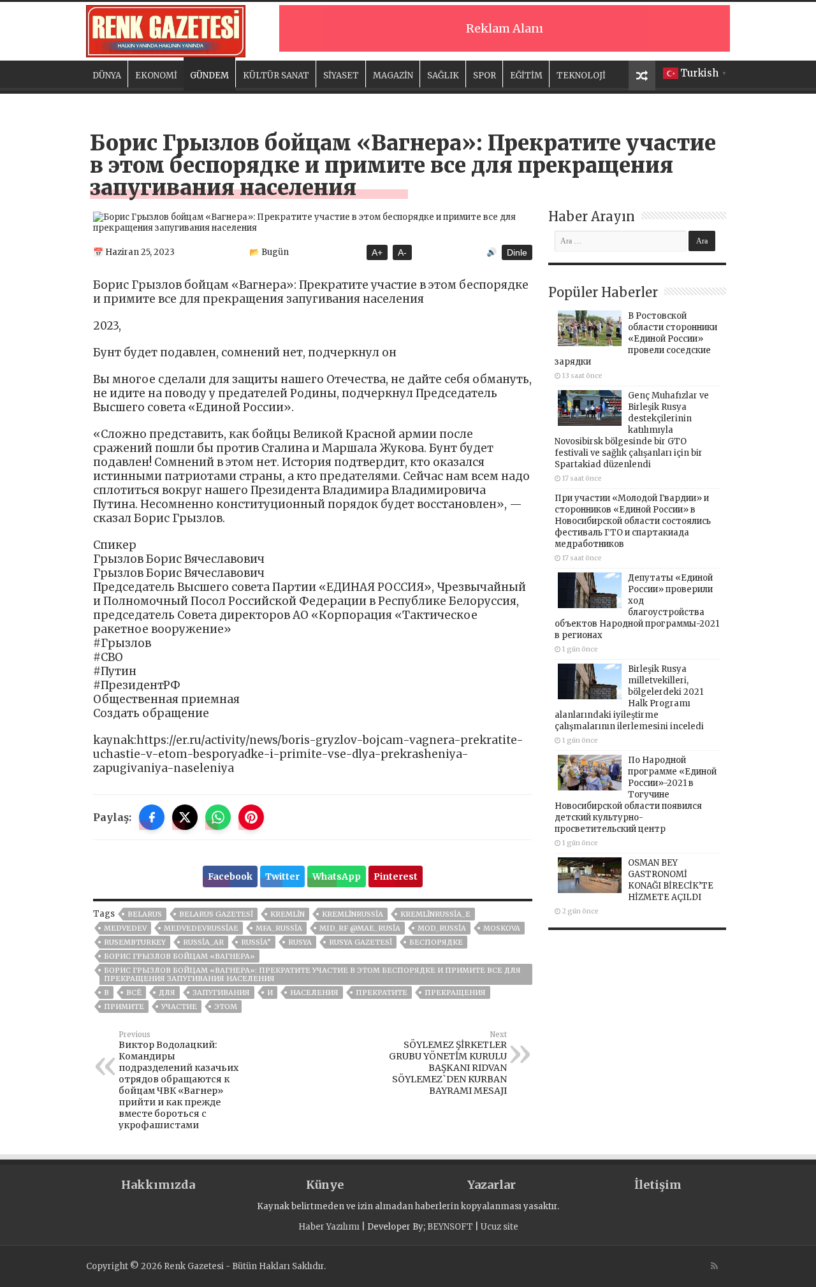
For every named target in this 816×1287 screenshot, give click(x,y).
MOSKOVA (501, 928)
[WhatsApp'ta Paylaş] (218, 817)
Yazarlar (491, 1184)
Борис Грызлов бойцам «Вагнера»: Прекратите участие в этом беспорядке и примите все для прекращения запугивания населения (312, 974)
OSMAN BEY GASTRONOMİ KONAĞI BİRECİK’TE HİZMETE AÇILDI (670, 880)
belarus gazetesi (216, 914)
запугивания (221, 992)
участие (179, 1006)
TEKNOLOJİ (581, 75)
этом (225, 1006)
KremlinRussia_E (435, 914)
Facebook (230, 876)
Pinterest (396, 876)
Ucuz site (499, 1226)
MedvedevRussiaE (201, 928)
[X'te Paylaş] (185, 817)
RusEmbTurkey (135, 942)
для (167, 992)
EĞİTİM (526, 75)
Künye (325, 1184)
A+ (377, 252)
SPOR (484, 75)
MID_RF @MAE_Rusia (359, 928)
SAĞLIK (443, 75)
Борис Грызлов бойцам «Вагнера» (179, 956)
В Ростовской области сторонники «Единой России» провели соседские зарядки (636, 338)
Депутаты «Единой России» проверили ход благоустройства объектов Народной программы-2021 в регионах (637, 606)
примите (124, 1006)
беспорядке (436, 942)
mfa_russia (279, 928)
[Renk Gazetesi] (165, 29)
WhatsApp (336, 876)
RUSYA (300, 942)
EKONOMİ (156, 75)
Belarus (144, 914)
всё (134, 992)
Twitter (282, 876)
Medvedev (125, 928)
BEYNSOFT (450, 1226)
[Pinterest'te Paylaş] (251, 817)
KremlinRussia (352, 914)
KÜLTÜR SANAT (276, 75)
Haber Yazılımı (329, 1226)
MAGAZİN (393, 75)
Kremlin (287, 914)
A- (402, 252)
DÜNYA (106, 75)
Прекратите (381, 992)
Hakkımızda (158, 1184)
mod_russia (442, 928)
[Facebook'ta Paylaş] (151, 817)
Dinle (517, 252)
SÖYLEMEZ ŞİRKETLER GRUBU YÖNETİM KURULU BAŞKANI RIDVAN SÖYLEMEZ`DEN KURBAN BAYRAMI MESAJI (448, 1063)
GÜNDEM (209, 75)
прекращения (455, 992)
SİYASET (341, 75)
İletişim (657, 1184)
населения (314, 992)
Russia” (256, 942)
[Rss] (714, 1266)
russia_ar (203, 942)
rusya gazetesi (360, 942)
